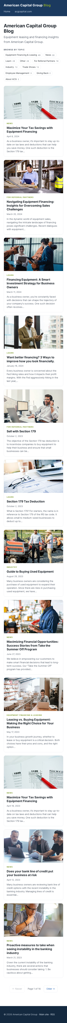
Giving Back (44, 73)
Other (24, 61)
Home (7, 11)
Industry (11, 67)
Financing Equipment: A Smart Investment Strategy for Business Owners (31, 283)
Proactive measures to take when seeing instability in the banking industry (30, 949)
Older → (50, 988)
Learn (10, 61)
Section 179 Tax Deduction (26, 501)
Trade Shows (30, 67)
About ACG (12, 79)
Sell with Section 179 (21, 431)
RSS (52, 1014)
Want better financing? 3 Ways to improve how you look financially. (31, 359)
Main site (44, 1014)
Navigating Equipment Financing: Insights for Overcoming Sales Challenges (30, 205)
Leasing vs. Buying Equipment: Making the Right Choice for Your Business (30, 723)
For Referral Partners (46, 61)
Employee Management (18, 73)
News (50, 55)
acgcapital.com (23, 11)
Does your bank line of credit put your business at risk (30, 873)
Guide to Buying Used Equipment (30, 571)
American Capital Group (27, 5)
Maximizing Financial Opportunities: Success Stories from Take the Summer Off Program (33, 645)
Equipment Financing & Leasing (23, 55)
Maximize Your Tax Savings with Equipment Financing (30, 130)
